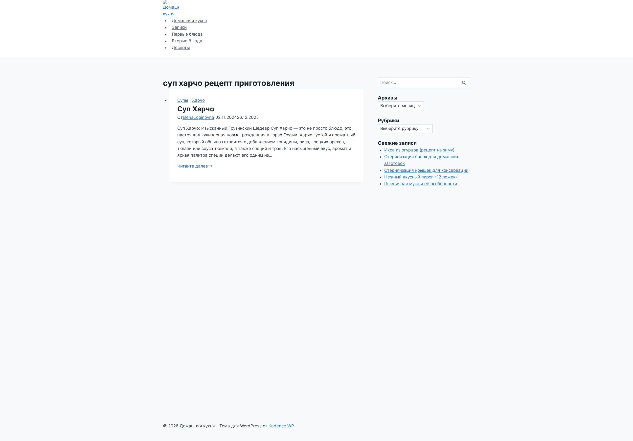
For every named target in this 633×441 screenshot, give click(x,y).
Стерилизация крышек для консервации (426, 170)
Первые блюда (187, 34)
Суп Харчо (195, 109)
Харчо (198, 100)
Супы (182, 100)
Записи (179, 27)
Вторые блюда (187, 40)
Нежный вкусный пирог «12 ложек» (421, 176)
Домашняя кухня (189, 20)
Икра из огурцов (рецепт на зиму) (419, 149)
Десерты (181, 47)
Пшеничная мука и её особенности (420, 183)
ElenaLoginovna (198, 117)
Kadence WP (281, 425)
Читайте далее (194, 166)
